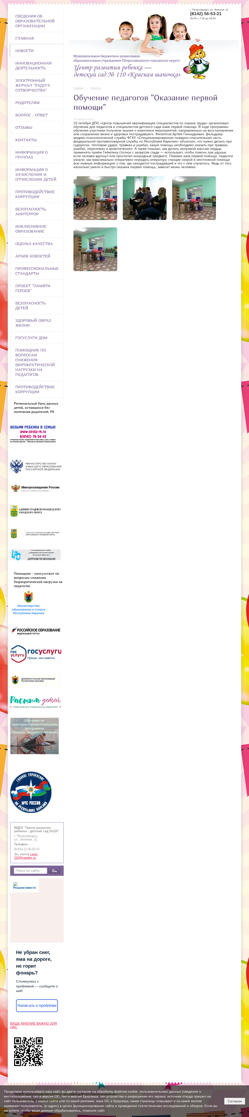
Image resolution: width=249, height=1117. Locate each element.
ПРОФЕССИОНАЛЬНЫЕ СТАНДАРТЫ (37, 271)
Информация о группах (31, 155)
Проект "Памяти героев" (32, 288)
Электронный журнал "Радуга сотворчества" (32, 85)
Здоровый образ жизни (33, 323)
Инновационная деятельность (33, 65)
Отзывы (23, 127)
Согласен (235, 1101)
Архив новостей (32, 256)
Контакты (26, 139)
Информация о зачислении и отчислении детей (35, 174)
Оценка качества (34, 243)
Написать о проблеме (37, 1005)
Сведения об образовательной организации (35, 21)
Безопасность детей (30, 305)
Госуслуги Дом (31, 337)
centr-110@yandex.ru (26, 856)
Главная (24, 38)
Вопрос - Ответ (31, 115)
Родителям (27, 102)
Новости (24, 50)
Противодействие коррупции (35, 194)
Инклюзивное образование (30, 229)
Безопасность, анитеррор (31, 211)
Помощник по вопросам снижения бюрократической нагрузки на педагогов (35, 362)
